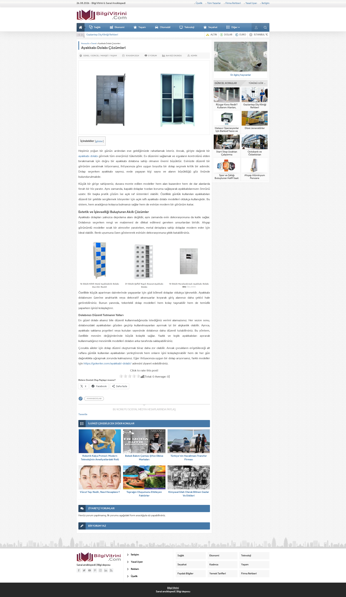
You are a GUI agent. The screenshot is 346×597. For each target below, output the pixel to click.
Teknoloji (189, 27)
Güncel (95, 55)
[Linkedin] (106, 570)
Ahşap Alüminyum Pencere (254, 177)
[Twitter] (84, 570)
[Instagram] (100, 570)
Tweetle (82, 414)
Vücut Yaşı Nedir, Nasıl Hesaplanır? (100, 492)
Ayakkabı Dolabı (94, 398)
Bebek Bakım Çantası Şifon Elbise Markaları (144, 457)
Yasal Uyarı (251, 3)
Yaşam (142, 27)
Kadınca (213, 564)
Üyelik (199, 3)
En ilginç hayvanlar (240, 74)
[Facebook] (79, 570)
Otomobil (165, 27)
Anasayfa (81, 27)
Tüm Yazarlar (214, 3)
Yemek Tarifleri (217, 573)
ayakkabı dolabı (88, 156)
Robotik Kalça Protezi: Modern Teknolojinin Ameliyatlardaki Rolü (100, 457)
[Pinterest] (95, 570)
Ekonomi (119, 27)
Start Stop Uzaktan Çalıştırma (226, 153)
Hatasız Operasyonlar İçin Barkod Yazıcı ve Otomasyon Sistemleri (121, 34)
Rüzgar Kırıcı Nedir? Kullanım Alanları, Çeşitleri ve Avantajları (226, 107)
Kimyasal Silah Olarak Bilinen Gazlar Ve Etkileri (188, 494)
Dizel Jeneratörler (255, 128)
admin (194, 55)
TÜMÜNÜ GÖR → (257, 83)
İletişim (265, 3)
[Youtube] (89, 570)
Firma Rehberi (233, 3)
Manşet (104, 55)
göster (99, 141)
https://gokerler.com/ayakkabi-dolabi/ (108, 363)
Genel (93, 43)
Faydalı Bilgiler (185, 573)
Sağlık (97, 27)
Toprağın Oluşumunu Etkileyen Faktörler (144, 494)
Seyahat (212, 27)
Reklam (135, 569)
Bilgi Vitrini (173, 587)
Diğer (234, 27)
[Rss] (111, 570)
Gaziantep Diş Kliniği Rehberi (254, 106)
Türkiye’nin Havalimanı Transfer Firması (188, 457)
